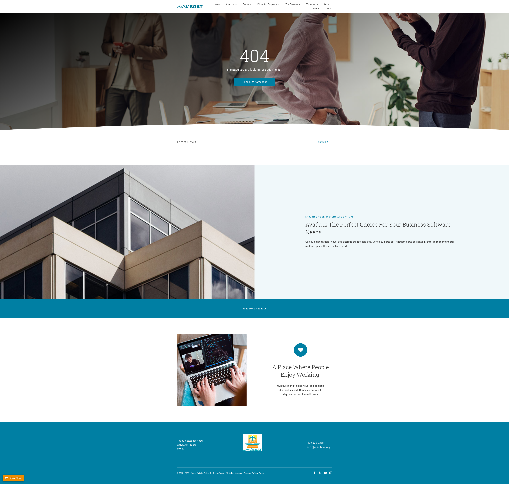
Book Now (15, 478)
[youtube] (325, 473)
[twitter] (320, 473)
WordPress (259, 473)
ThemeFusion (218, 473)
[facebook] (314, 473)
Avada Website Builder (200, 473)
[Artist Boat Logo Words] (190, 5)
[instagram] (330, 473)
